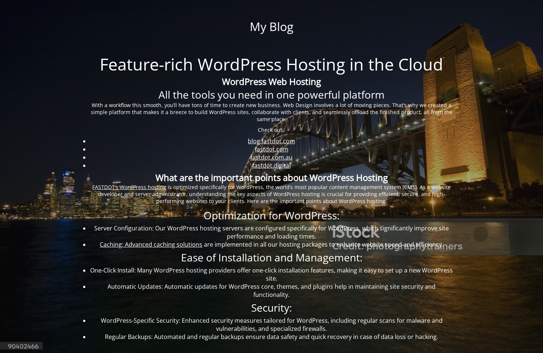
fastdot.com (271, 149)
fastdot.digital (271, 165)
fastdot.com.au (271, 157)
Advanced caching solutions (151, 244)
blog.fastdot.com (271, 141)
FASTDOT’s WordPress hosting (129, 187)
